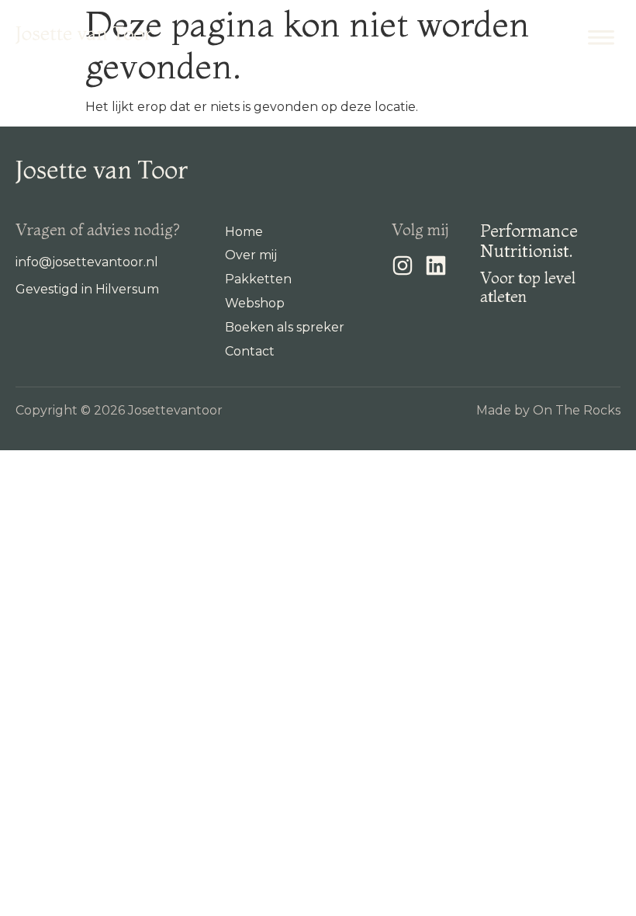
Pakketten (258, 279)
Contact (250, 351)
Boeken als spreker (284, 327)
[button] (600, 35)
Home (244, 231)
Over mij (251, 255)
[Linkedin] (436, 265)
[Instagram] (402, 265)
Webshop (255, 303)
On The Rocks (576, 410)
